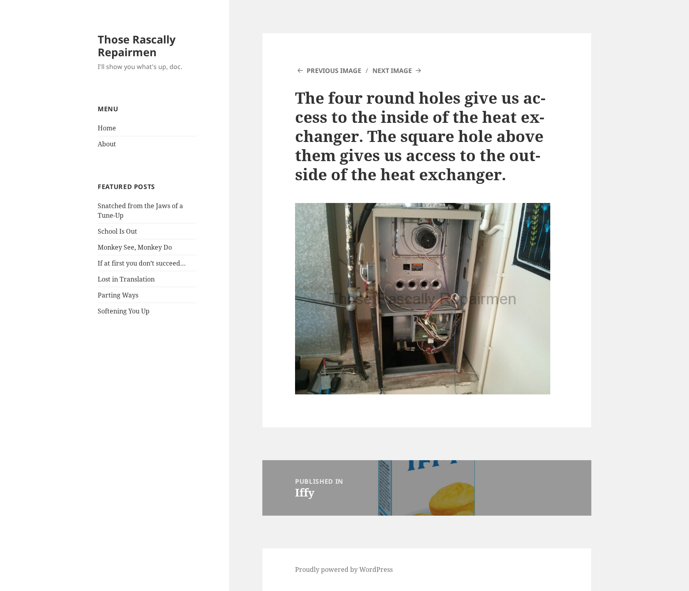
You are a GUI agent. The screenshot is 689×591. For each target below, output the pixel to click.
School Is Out (117, 231)
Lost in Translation (126, 279)
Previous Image (334, 70)
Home (107, 128)
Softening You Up (124, 311)
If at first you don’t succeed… (142, 263)
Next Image (392, 70)
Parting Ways (118, 295)
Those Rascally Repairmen (136, 45)
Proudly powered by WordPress (344, 569)
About (107, 144)
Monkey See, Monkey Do (135, 247)
